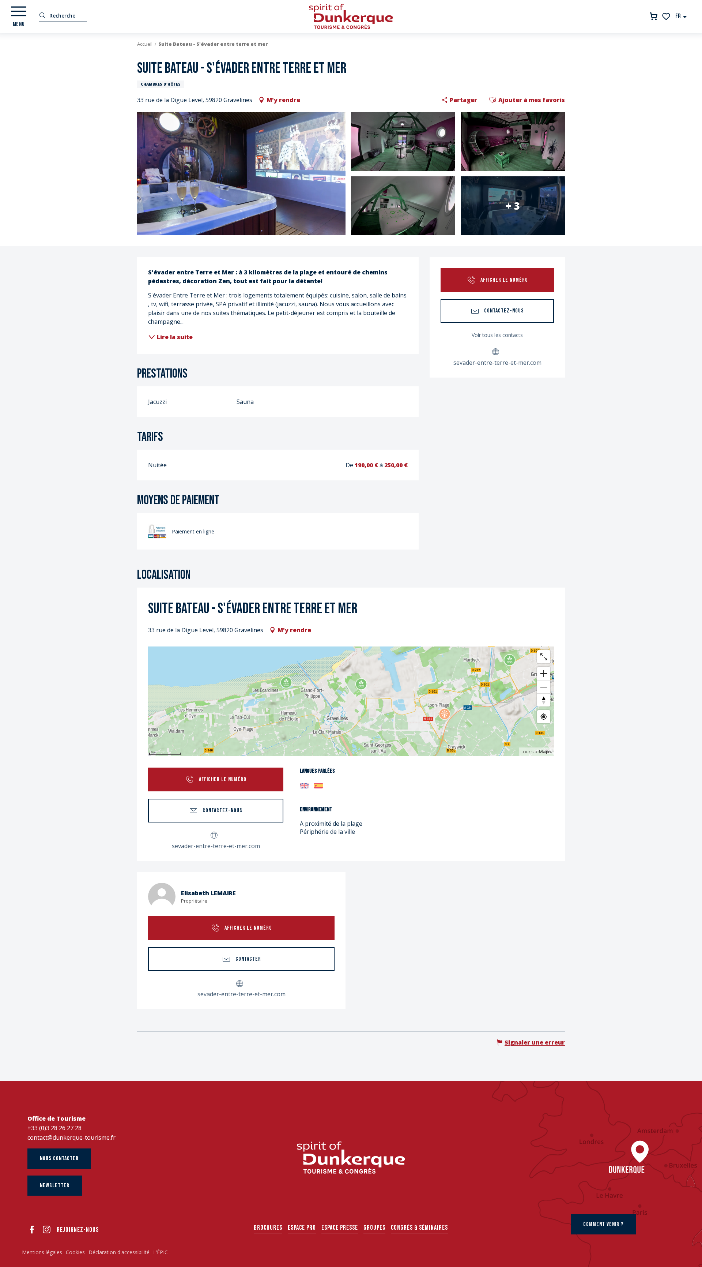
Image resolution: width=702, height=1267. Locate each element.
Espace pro (302, 1228)
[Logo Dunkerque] (351, 1158)
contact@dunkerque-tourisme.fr (71, 1137)
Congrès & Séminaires (419, 1228)
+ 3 (513, 206)
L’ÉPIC (160, 1252)
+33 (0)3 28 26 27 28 (54, 1128)
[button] (681, 16)
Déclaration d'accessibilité (119, 1252)
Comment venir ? (603, 1224)
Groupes (374, 1228)
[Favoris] (667, 16)
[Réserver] (653, 16)
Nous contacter (59, 1158)
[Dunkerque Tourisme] (351, 16)
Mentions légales (42, 1252)
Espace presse (339, 1228)
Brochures (268, 1228)
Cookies (75, 1252)
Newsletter (54, 1185)
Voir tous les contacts (497, 334)
